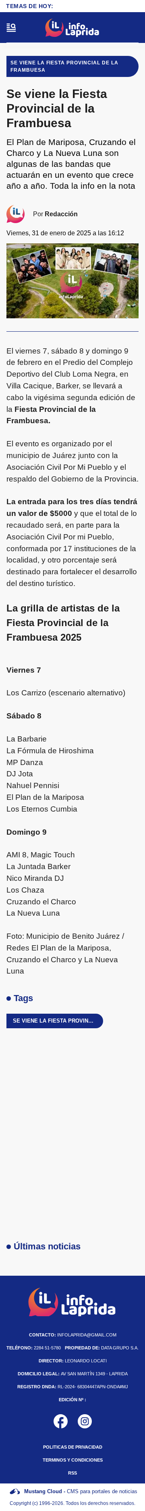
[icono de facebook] (61, 1421)
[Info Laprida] (72, 27)
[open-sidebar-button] (11, 27)
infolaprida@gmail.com (72, 1334)
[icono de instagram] (85, 1421)
